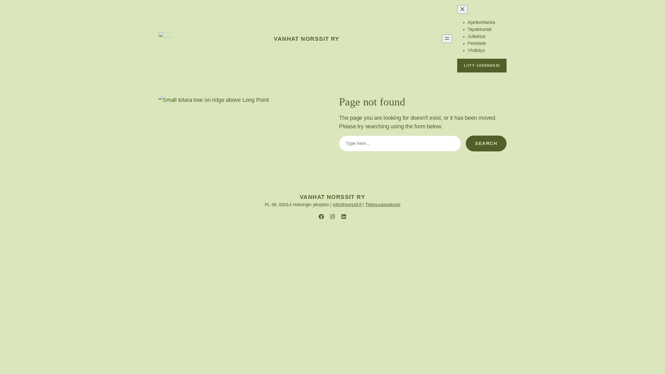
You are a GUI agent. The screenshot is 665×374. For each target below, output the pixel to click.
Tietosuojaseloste (382, 204)
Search (486, 143)
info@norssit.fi (347, 204)
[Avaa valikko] (447, 39)
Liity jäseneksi (482, 65)
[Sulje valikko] (462, 9)
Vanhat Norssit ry (306, 39)
